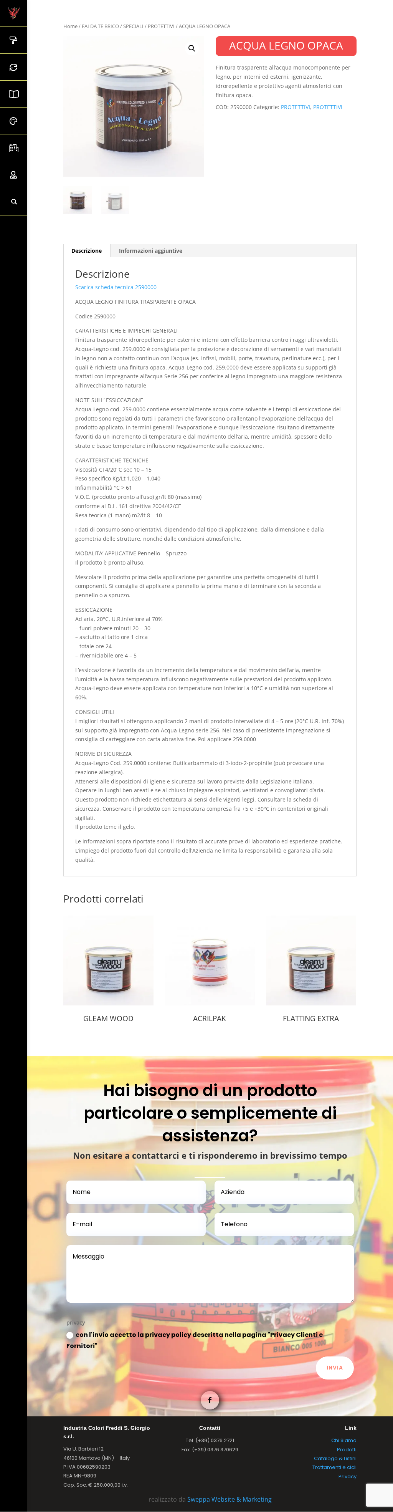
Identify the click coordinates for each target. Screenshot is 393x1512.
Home (70, 26)
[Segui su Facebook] (210, 1400)
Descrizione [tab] (86, 250)
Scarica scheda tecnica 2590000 (116, 287)
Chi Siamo (344, 1440)
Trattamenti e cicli (334, 1467)
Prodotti (347, 1449)
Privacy (348, 1476)
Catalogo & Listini (335, 1458)
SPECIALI (133, 26)
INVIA (335, 1367)
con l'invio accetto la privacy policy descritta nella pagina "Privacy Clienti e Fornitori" (194, 1340)
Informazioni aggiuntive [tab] (150, 250)
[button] (192, 48)
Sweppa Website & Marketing (229, 1499)
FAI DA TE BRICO (100, 26)
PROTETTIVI (161, 26)
